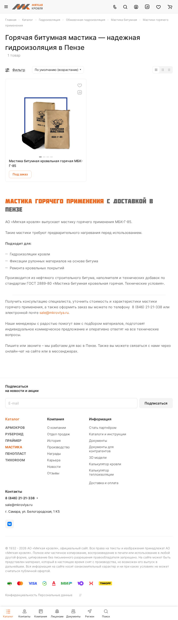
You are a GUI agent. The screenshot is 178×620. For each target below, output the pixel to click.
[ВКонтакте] (9, 524)
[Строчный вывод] (162, 70)
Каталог (12, 419)
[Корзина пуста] (170, 7)
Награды (54, 454)
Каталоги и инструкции (107, 434)
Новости (54, 467)
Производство (58, 447)
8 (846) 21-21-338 (20, 498)
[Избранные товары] (158, 7)
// (80, 595)
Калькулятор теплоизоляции (101, 472)
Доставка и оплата (103, 483)
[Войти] (136, 7)
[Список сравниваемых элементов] (147, 7)
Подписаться (156, 403)
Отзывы (53, 473)
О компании (56, 428)
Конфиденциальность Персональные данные (38, 595)
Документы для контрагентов (101, 449)
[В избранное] (79, 85)
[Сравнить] (79, 92)
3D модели (98, 457)
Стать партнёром (102, 428)
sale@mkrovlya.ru (54, 312)
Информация (100, 419)
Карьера (53, 460)
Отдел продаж (58, 434)
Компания (55, 419)
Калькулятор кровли (105, 464)
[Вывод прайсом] (169, 70)
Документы (98, 441)
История (54, 441)
